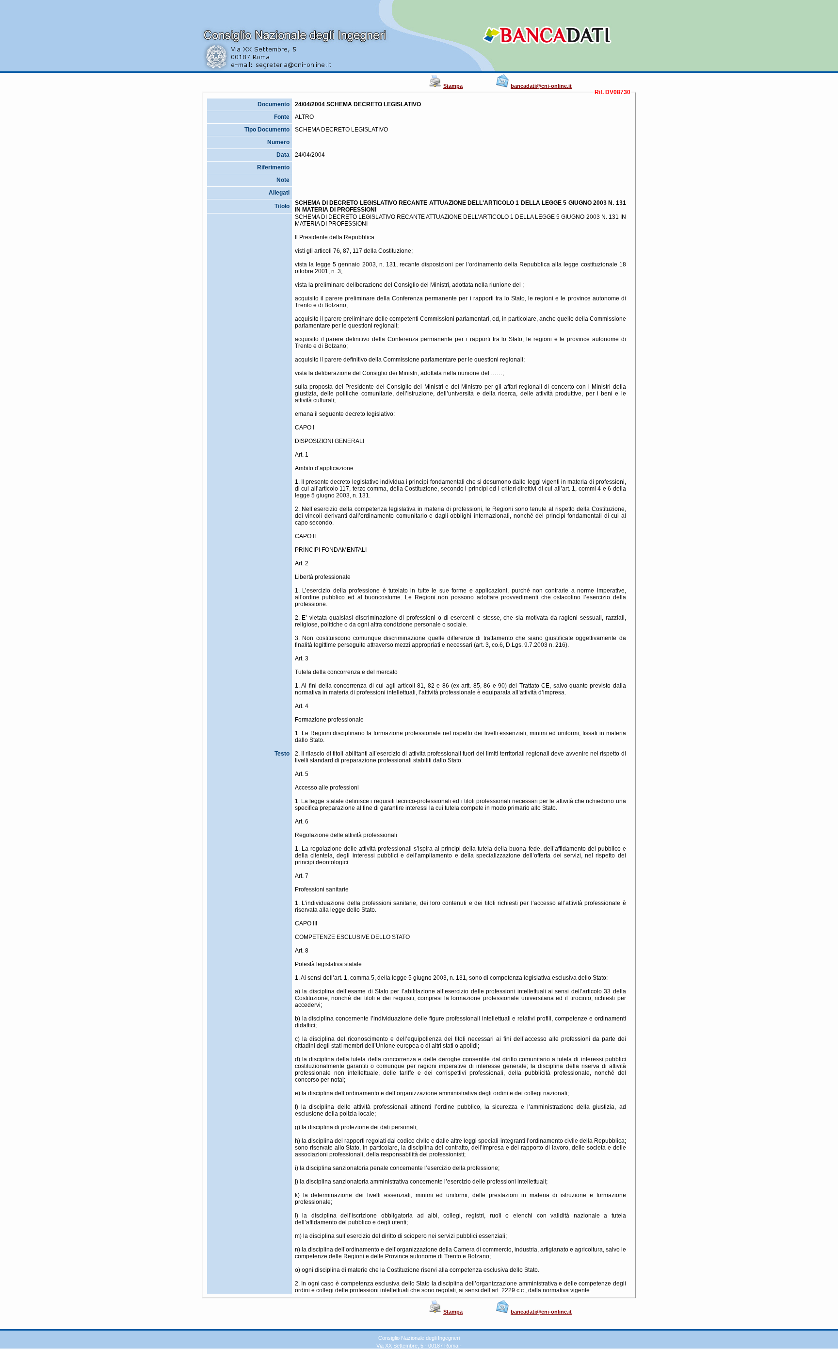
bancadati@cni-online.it (541, 86)
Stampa (453, 86)
